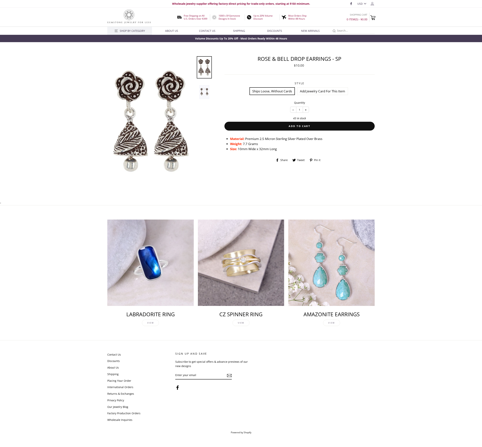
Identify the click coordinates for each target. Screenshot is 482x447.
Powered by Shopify (241, 432)
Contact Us (207, 31)
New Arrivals (310, 31)
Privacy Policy (115, 400)
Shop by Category (132, 31)
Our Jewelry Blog (117, 407)
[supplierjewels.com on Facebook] (177, 387)
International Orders (120, 387)
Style (300, 83)
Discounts (274, 31)
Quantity (299, 102)
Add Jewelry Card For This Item (322, 91)
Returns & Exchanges (120, 393)
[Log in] (372, 3)
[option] (241, 38)
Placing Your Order (119, 380)
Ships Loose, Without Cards (272, 91)
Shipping (239, 31)
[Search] (334, 31)
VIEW (150, 322)
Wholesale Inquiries (119, 420)
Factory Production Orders (123, 413)
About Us (171, 31)
